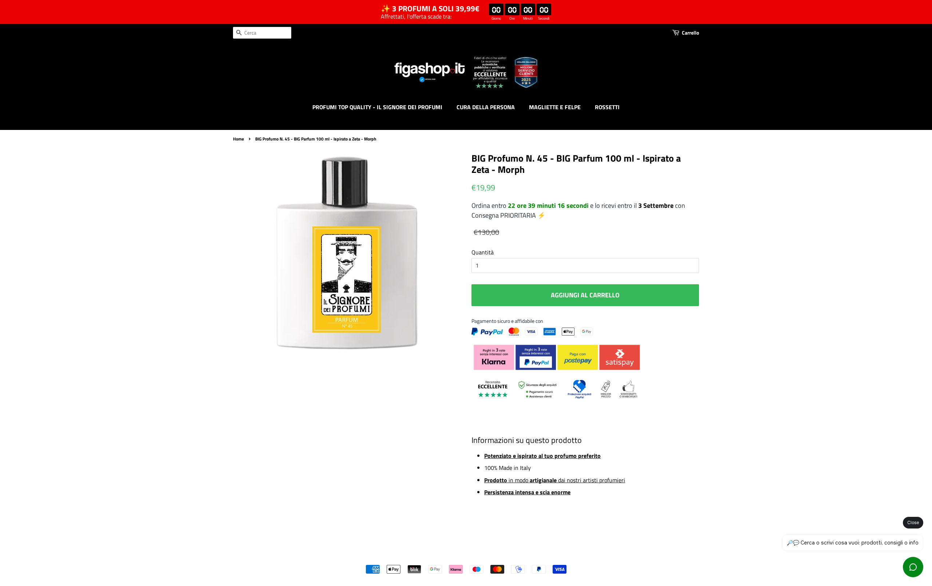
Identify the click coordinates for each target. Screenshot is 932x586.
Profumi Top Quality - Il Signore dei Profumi (377, 107)
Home (238, 138)
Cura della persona (486, 107)
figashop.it (485, 557)
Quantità (482, 252)
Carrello (690, 32)
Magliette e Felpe (555, 107)
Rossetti (607, 107)
